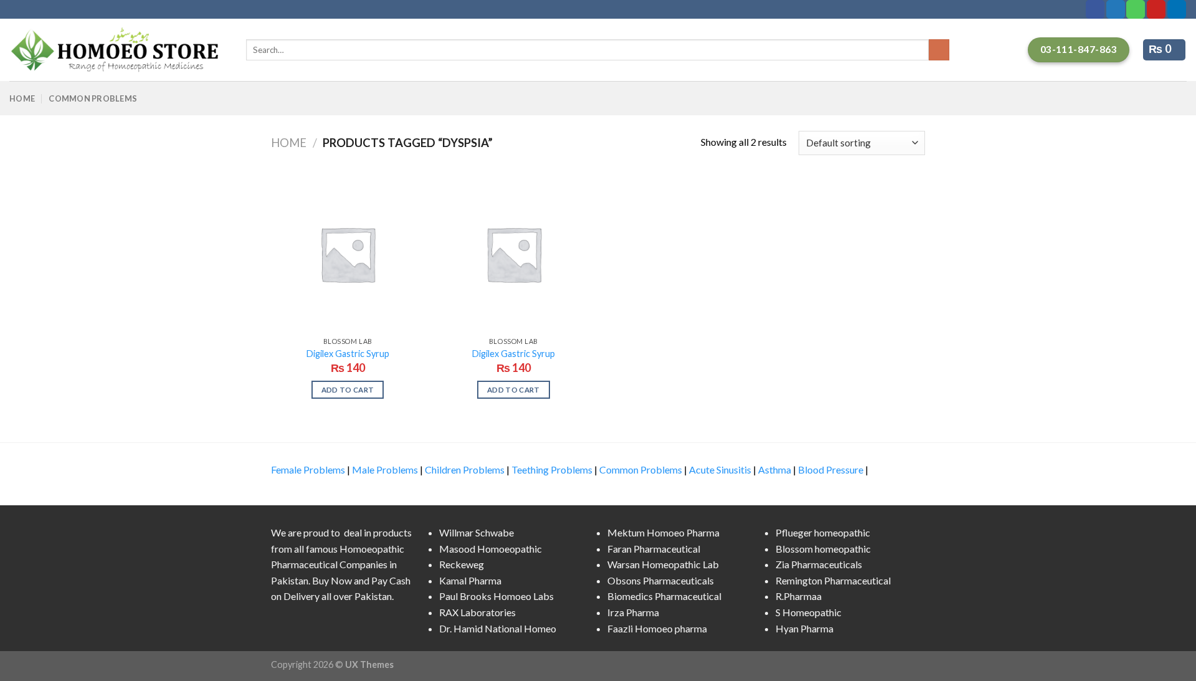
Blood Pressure (830, 469)
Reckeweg (461, 564)
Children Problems (465, 469)
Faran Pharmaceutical (653, 549)
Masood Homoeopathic (490, 549)
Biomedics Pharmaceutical (664, 596)
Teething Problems (551, 469)
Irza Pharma (633, 612)
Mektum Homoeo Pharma (663, 532)
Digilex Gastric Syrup (347, 353)
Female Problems (308, 469)
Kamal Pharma (470, 580)
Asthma (774, 469)
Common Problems (93, 98)
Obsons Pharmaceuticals (660, 580)
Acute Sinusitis (720, 469)
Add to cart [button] (347, 390)
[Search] (939, 49)
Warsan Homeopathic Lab (663, 564)
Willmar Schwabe (476, 532)
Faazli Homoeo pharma (657, 628)
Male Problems (385, 469)
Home (22, 98)
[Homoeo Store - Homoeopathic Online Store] (118, 50)
